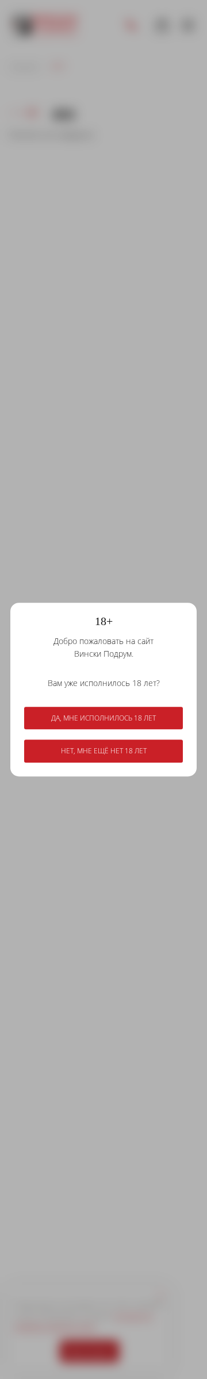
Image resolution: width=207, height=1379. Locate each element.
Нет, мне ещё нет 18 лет (104, 751)
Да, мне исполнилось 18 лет (103, 718)
